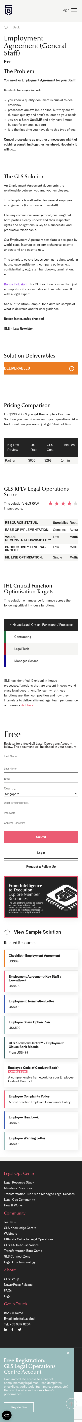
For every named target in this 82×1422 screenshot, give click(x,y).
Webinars (10, 1233)
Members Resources (18, 1188)
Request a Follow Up (41, 866)
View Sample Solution (37, 932)
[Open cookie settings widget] (7, 1415)
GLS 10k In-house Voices (21, 1245)
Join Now (10, 1222)
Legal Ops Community (19, 1199)
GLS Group (11, 1279)
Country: (10, 788)
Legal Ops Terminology (20, 1262)
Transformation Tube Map (22, 1194)
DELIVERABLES (17, 368)
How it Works (13, 1205)
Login (65, 10)
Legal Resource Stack (19, 1182)
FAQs (8, 1290)
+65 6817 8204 (20, 1324)
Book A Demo (13, 1313)
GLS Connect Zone (17, 1256)
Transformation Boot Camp (23, 1251)
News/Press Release (18, 1285)
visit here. (27, 705)
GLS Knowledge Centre (20, 1228)
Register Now (19, 1407)
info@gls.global (24, 1319)
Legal (7, 1296)
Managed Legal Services (58, 1194)
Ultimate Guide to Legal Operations (29, 1239)
